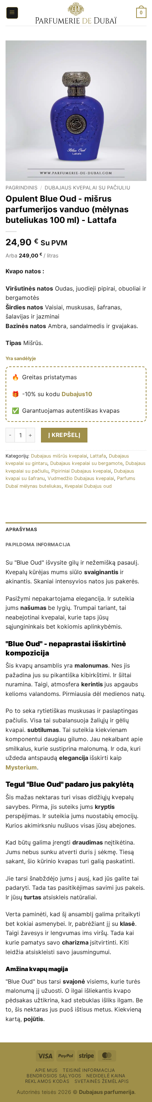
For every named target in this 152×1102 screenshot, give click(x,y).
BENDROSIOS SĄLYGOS (54, 1075)
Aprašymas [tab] (21, 529)
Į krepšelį (64, 434)
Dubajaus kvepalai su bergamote (86, 463)
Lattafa (98, 456)
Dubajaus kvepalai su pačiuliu (87, 188)
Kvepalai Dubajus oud (88, 486)
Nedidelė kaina (105, 1075)
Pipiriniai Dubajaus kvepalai (81, 471)
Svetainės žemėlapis (102, 1081)
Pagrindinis (22, 188)
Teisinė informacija (89, 1070)
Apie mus (46, 1070)
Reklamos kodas (47, 1081)
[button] (12, 13)
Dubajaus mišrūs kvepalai (59, 456)
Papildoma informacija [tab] (38, 544)
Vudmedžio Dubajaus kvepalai (81, 478)
